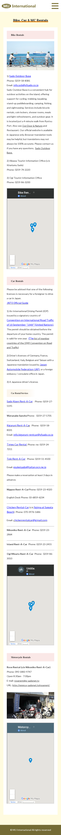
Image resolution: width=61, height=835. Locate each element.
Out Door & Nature (32, 125)
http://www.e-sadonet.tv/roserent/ (31, 685)
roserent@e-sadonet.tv (26, 680)
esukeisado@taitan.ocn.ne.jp (29, 467)
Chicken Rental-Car (18, 507)
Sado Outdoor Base (20, 76)
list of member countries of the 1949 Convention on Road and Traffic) (29, 343)
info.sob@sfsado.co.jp (25, 85)
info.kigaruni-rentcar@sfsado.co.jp (33, 434)
